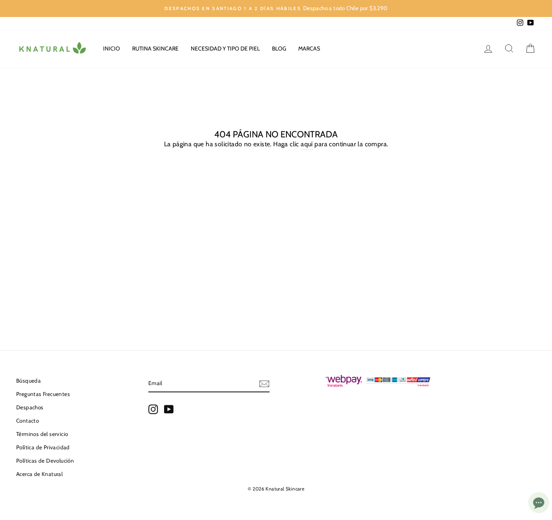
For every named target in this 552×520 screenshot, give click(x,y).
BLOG (279, 48)
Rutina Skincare (155, 48)
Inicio (111, 48)
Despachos (30, 407)
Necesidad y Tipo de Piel (225, 48)
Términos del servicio (42, 434)
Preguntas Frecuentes (43, 394)
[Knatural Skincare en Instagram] (153, 409)
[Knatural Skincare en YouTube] (169, 409)
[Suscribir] (264, 383)
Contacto (27, 420)
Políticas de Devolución (45, 460)
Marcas (309, 48)
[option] (276, 8)
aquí (307, 144)
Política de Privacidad (43, 447)
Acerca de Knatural (39, 474)
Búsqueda (28, 380)
